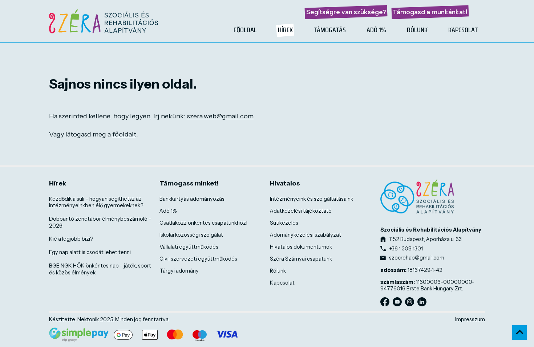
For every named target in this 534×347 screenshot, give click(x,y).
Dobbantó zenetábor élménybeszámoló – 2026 (100, 222)
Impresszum (470, 319)
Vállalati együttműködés (188, 247)
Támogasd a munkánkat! (430, 12)
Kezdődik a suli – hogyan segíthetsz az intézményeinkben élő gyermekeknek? (96, 202)
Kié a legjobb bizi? (71, 239)
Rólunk (417, 30)
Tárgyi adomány (179, 271)
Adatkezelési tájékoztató (301, 211)
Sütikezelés (284, 223)
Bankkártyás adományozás (191, 199)
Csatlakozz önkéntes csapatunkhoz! (203, 223)
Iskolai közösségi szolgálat (191, 235)
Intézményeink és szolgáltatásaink (311, 199)
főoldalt (124, 134)
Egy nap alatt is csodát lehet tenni (90, 252)
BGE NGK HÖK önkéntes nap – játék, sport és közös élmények (100, 269)
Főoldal (245, 30)
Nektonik (88, 319)
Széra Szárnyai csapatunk (301, 259)
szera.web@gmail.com (220, 116)
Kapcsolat (463, 30)
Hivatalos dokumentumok (301, 247)
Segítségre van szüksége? (346, 12)
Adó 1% (376, 30)
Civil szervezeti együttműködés (198, 259)
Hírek (285, 30)
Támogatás (329, 30)
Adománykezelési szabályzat (305, 235)
